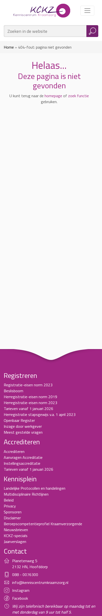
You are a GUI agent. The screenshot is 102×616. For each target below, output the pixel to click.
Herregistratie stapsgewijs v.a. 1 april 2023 (40, 414)
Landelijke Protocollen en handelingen (34, 488)
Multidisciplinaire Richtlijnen (26, 494)
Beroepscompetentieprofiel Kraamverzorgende (43, 524)
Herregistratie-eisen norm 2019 (30, 397)
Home (9, 47)
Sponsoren (13, 512)
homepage (53, 96)
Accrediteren (14, 451)
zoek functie (78, 96)
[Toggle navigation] (87, 11)
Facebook (20, 598)
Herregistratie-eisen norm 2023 (30, 403)
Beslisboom (13, 391)
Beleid (9, 500)
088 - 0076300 (25, 575)
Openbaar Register (19, 420)
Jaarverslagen (15, 541)
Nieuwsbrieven (16, 530)
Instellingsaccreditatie (22, 463)
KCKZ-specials (15, 536)
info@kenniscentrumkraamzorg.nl (40, 582)
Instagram (20, 590)
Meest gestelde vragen (23, 432)
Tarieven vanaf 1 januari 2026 (28, 408)
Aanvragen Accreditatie (23, 457)
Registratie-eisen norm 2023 (28, 385)
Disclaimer (12, 518)
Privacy (10, 506)
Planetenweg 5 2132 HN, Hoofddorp (30, 564)
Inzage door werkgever (23, 426)
